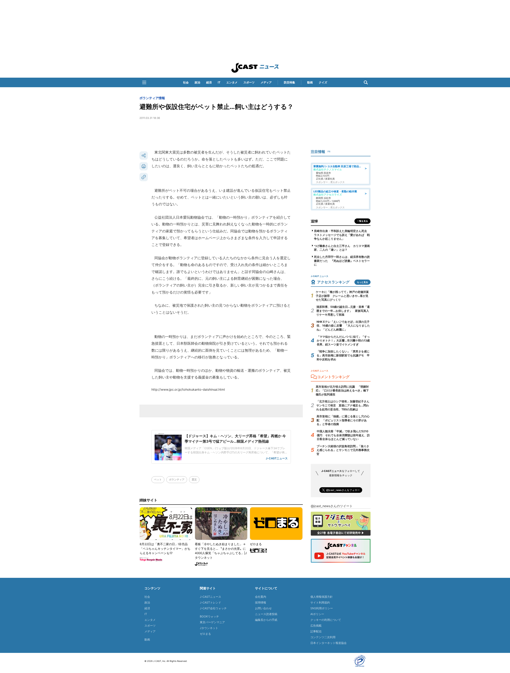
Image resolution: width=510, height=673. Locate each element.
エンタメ (231, 82)
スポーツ (249, 82)
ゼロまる (205, 633)
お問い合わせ (263, 608)
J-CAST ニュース (255, 68)
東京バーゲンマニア (212, 622)
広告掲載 (316, 625)
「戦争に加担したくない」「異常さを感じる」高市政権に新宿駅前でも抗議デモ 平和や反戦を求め (343, 355)
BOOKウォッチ (209, 616)
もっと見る (362, 282)
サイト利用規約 (320, 602)
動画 (310, 82)
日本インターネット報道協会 (328, 643)
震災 (194, 479)
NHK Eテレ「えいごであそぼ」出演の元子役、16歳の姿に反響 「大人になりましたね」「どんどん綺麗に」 (343, 325)
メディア (266, 82)
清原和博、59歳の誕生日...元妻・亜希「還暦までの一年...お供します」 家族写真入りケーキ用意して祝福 (343, 310)
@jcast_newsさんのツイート (332, 506)
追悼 (314, 221)
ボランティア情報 (152, 98)
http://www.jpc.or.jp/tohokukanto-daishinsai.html (188, 389)
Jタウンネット (209, 628)
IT (219, 82)
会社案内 (260, 596)
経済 (209, 82)
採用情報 (260, 602)
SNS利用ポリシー (321, 608)
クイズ (323, 82)
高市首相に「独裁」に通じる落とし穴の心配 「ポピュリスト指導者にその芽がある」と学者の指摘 (343, 420)
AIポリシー (317, 614)
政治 (197, 82)
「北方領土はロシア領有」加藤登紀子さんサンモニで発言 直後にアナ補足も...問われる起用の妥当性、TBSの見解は (342, 405)
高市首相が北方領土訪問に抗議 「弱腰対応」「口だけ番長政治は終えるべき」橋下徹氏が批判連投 (342, 390)
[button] (144, 82)
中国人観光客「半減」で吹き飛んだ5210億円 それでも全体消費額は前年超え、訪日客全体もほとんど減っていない (343, 435)
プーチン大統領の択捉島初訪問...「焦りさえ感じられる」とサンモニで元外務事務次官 (343, 450)
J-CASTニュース (210, 596)
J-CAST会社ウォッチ (213, 608)
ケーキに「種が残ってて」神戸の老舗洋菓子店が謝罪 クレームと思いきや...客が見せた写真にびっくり (342, 295)
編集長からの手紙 (266, 619)
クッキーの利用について (325, 619)
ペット (158, 479)
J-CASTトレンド (210, 602)
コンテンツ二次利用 (322, 637)
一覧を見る (362, 221)
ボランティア (176, 479)
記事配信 (316, 631)
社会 (186, 82)
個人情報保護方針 (321, 596)
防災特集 (289, 82)
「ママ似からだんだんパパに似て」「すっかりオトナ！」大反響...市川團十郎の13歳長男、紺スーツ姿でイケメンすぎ (343, 340)
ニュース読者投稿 (266, 614)
